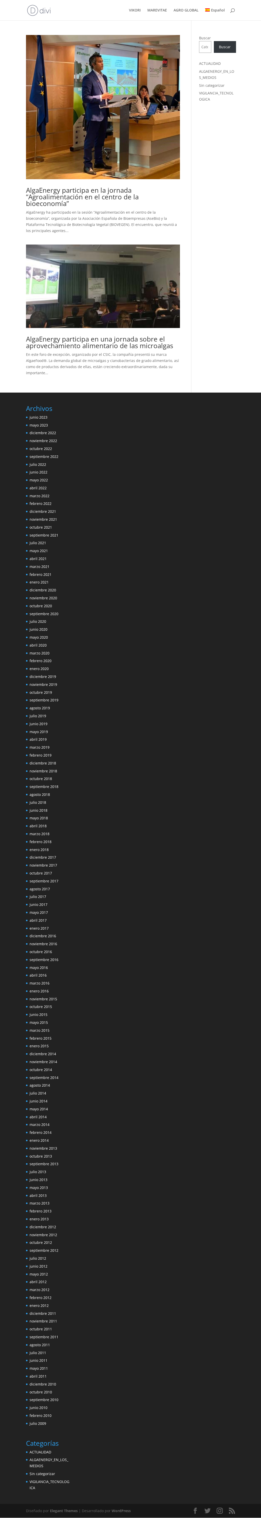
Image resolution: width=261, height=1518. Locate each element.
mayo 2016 (39, 967)
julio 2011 (38, 1352)
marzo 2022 (39, 495)
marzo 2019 (39, 747)
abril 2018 (38, 825)
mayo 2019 (39, 731)
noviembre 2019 (43, 684)
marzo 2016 (39, 983)
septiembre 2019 (44, 700)
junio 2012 (38, 1266)
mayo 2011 (39, 1368)
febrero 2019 (40, 755)
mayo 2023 (39, 425)
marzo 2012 (39, 1289)
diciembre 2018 (43, 763)
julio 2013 (38, 1171)
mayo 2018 (39, 818)
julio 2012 (38, 1258)
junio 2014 (38, 1101)
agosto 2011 (40, 1344)
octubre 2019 (41, 692)
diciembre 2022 (43, 432)
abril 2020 (38, 645)
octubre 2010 (41, 1392)
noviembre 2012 (43, 1234)
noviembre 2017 (43, 865)
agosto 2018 (40, 794)
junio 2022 (38, 472)
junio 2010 (38, 1407)
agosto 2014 (40, 1085)
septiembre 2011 (44, 1336)
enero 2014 (39, 1140)
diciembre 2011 (43, 1313)
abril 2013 (38, 1195)
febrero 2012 (40, 1297)
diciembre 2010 (43, 1384)
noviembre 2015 (43, 999)
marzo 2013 (39, 1203)
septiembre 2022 (44, 456)
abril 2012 (38, 1281)
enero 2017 (39, 928)
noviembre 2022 (43, 440)
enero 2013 (39, 1219)
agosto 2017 (40, 888)
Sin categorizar (212, 85)
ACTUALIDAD (210, 63)
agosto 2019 (40, 708)
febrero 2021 (40, 574)
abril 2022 (38, 487)
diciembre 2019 (43, 676)
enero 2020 (39, 668)
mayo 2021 (39, 550)
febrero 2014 (40, 1132)
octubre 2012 (41, 1242)
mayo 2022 (39, 480)
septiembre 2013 (44, 1163)
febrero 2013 (40, 1211)
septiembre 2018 (44, 786)
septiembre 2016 (44, 959)
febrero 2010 (40, 1415)
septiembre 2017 (44, 881)
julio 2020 (38, 621)
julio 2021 (38, 542)
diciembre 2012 (43, 1226)
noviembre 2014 (43, 1061)
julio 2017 (38, 896)
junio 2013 (38, 1179)
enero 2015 (39, 1045)
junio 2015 (38, 1014)
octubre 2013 (41, 1156)
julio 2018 (38, 802)
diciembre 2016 (43, 935)
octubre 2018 (41, 778)
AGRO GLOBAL (186, 10)
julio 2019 (38, 715)
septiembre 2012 (44, 1250)
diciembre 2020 (43, 590)
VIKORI (135, 10)
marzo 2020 (39, 653)
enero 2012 (39, 1305)
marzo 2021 (39, 566)
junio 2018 (38, 810)
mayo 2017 (39, 912)
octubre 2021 (41, 527)
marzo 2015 (39, 1030)
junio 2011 (38, 1360)
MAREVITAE (157, 10)
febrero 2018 (40, 841)
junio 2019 (38, 723)
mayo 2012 (39, 1274)
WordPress (121, 1510)
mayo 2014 (39, 1109)
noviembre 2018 (43, 771)
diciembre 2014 (43, 1053)
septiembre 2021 (44, 535)
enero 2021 (39, 582)
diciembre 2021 (43, 511)
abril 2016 (38, 975)
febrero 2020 (40, 660)
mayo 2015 (39, 1022)
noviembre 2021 (43, 519)
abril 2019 (38, 739)
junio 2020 (38, 629)
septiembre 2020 (44, 613)
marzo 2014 (39, 1124)
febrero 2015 (40, 1038)
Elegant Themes (64, 1510)
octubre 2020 (41, 605)
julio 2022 (38, 464)
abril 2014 (38, 1116)
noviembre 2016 (43, 943)
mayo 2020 (39, 637)
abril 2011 (38, 1376)
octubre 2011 (41, 1329)
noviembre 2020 (43, 598)
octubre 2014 (41, 1069)
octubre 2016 (41, 951)
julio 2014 (38, 1093)
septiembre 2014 (44, 1077)
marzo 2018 (39, 833)
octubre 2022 (41, 448)
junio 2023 (38, 417)
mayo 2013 (39, 1187)
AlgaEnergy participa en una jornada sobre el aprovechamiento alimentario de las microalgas (99, 342)
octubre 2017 (41, 873)
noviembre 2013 (43, 1148)
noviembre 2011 (43, 1321)
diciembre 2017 (43, 857)
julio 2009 (38, 1423)
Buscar (205, 37)
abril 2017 (38, 920)
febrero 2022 (40, 503)
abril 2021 (38, 558)
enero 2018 (39, 849)
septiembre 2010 (44, 1399)
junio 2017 (38, 904)
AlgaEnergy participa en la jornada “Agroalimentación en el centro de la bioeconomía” (82, 197)
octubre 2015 (41, 1006)
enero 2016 (39, 991)
